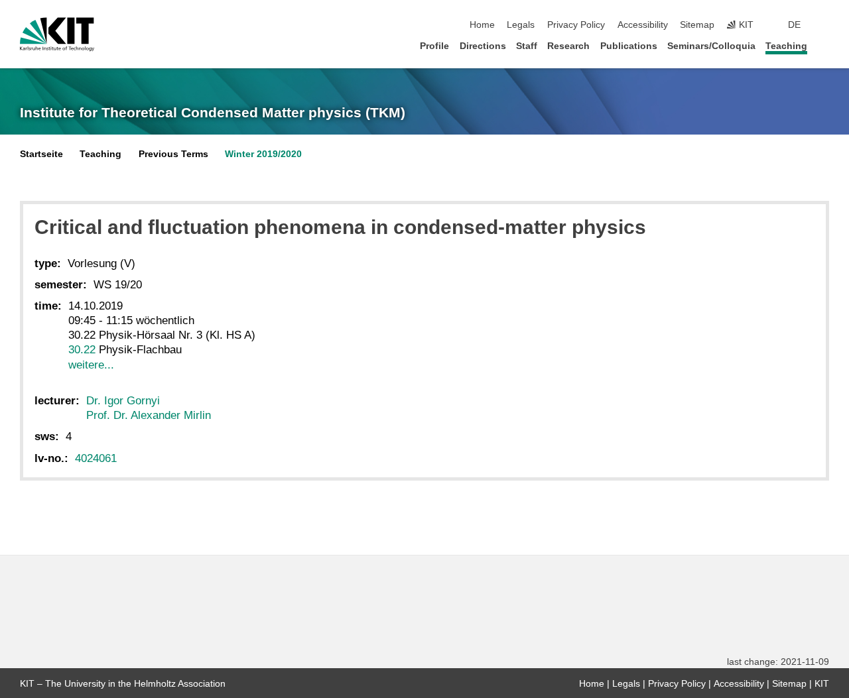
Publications (628, 46)
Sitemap (697, 25)
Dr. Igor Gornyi (123, 400)
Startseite (41, 154)
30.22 (82, 349)
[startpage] (825, 45)
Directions (483, 46)
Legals (521, 25)
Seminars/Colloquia (711, 46)
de (794, 25)
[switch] (825, 25)
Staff (526, 46)
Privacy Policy (576, 25)
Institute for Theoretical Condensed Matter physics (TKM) (212, 113)
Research (568, 46)
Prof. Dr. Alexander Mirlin (148, 415)
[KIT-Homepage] (57, 34)
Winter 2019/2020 (263, 154)
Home (482, 25)
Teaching (786, 46)
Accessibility (643, 25)
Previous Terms (173, 154)
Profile (434, 46)
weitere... (91, 365)
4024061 (96, 458)
